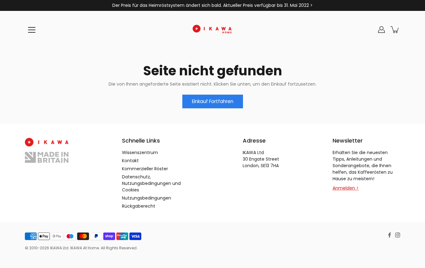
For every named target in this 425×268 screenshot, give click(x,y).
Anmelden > (346, 188)
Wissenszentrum (140, 152)
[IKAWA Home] (212, 29)
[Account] (381, 30)
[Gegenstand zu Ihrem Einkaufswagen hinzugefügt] (395, 30)
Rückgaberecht (138, 206)
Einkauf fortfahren (212, 101)
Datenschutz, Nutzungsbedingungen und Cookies (151, 183)
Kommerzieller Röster (145, 169)
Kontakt (130, 161)
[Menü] (32, 29)
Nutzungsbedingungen (146, 198)
